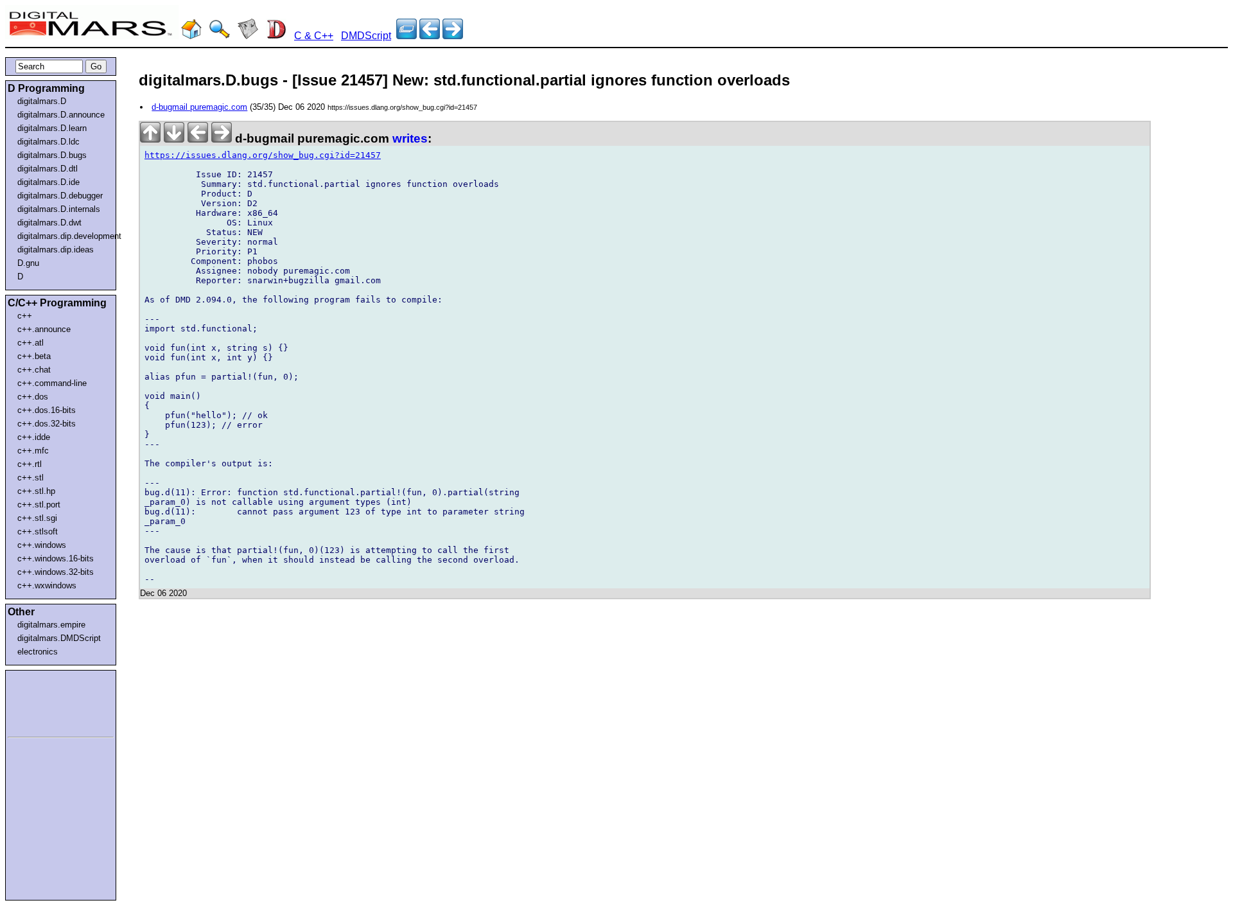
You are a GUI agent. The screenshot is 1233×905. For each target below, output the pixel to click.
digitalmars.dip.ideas (55, 249)
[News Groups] (248, 35)
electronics (37, 651)
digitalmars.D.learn (52, 128)
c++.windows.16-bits (55, 558)
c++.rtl (29, 464)
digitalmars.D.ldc (48, 141)
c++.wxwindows (46, 585)
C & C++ (313, 35)
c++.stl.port (38, 504)
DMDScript (366, 35)
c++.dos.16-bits (46, 410)
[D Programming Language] (276, 35)
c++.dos (32, 396)
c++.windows (41, 545)
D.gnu (28, 263)
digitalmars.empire (51, 624)
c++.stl (30, 477)
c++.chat (34, 369)
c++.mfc (33, 450)
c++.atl (30, 342)
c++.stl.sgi (37, 518)
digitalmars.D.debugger (60, 195)
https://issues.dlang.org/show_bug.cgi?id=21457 (262, 155)
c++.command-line (52, 383)
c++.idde (33, 437)
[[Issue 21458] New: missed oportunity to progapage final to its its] (429, 35)
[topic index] (406, 35)
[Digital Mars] (191, 35)
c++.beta (34, 356)
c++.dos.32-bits (46, 423)
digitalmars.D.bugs (52, 155)
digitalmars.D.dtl (47, 168)
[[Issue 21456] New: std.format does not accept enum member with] (452, 35)
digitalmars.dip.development (63, 236)
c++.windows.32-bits (55, 572)
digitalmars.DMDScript (59, 638)
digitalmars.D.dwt (49, 222)
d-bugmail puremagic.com (199, 107)
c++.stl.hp (36, 491)
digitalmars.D (41, 101)
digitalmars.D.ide (48, 182)
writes (410, 138)
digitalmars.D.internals (58, 209)
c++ (24, 316)
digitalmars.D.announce (61, 114)
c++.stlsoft (37, 531)
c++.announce (44, 329)
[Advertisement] (46, 701)
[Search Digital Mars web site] (219, 35)
